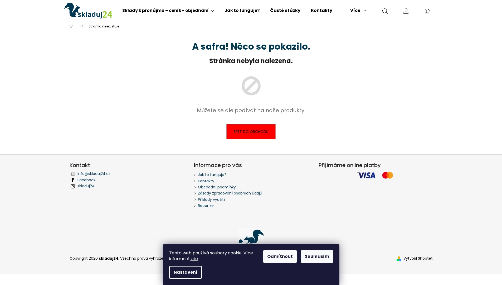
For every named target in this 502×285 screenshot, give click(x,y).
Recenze (206, 205)
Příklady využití (211, 199)
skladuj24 (86, 186)
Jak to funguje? (212, 174)
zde (194, 259)
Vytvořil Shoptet (418, 258)
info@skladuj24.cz (93, 173)
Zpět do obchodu (251, 131)
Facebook (86, 180)
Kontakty (206, 181)
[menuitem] (168, 10)
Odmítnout (280, 256)
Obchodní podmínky (217, 187)
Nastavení (185, 272)
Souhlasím (317, 256)
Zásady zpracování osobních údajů (230, 193)
